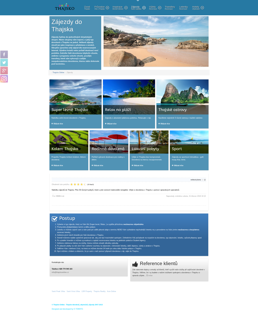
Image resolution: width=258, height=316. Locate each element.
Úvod (87, 8)
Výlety (153, 8)
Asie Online (111, 291)
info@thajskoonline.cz (60, 272)
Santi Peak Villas (58, 291)
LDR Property (87, 291)
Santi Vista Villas (73, 291)
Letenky (183, 8)
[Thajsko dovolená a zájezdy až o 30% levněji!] (65, 6)
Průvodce (99, 8)
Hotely (196, 8)
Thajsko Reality (100, 291)
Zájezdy (136, 8)
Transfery (170, 8)
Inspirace (118, 8)
